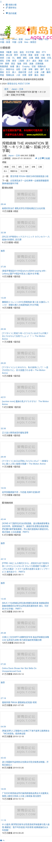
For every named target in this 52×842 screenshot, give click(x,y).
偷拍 (22, 52)
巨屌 (46, 60)
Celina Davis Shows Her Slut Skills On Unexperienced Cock (19, 669)
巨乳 (49, 57)
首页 (6, 88)
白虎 (30, 72)
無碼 (2, 52)
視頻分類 (12, 4)
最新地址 (12, 7)
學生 (49, 54)
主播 (31, 57)
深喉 (30, 69)
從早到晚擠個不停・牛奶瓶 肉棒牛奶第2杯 (21, 492)
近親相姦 (39, 63)
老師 (2, 57)
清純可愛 (22, 72)
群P (42, 69)
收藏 (47, 158)
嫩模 (19, 57)
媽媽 (37, 57)
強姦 (19, 63)
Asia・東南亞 (30, 42)
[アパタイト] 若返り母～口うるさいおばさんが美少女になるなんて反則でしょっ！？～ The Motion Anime (25, 336)
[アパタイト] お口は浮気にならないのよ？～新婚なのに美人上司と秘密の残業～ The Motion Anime (25, 462)
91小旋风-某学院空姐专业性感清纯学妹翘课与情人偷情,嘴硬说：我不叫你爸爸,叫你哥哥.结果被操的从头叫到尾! (26, 827)
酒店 (38, 52)
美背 (14, 60)
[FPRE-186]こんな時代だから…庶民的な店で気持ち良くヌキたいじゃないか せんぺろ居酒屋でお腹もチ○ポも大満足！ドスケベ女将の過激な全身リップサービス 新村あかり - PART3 (26, 567)
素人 (14, 72)
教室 (2, 54)
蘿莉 (49, 72)
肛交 (8, 72)
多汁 (28, 60)
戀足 (13, 63)
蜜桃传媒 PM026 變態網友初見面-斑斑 (19, 702)
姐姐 (43, 57)
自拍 (16, 52)
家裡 (36, 54)
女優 (36, 72)
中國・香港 (5, 42)
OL (13, 57)
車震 (30, 54)
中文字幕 (30, 52)
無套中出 (10, 69)
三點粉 (21, 60)
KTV (44, 52)
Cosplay (26, 66)
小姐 (8, 57)
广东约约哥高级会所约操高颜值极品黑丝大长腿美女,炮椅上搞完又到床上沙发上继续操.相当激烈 (25, 794)
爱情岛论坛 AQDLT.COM (18, 83)
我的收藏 (12, 13)
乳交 (48, 69)
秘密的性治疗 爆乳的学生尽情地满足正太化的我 (23, 208)
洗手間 (23, 54)
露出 (36, 74)
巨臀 (8, 60)
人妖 (18, 74)
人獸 (42, 72)
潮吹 (36, 69)
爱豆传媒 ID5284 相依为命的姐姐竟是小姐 (29, 176)
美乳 (2, 60)
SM (1, 63)
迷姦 (31, 63)
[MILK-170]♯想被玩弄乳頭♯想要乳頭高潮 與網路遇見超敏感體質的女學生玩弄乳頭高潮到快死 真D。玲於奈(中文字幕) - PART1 (25, 605)
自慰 (18, 69)
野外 (16, 54)
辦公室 (9, 54)
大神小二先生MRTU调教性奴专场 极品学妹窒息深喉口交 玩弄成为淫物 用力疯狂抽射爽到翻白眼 (25, 638)
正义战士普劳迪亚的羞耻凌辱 (15, 432)
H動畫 (9, 52)
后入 (2, 69)
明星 (2, 74)
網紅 (25, 57)
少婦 (42, 54)
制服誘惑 (4, 66)
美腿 (40, 60)
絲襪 (12, 66)
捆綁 (7, 63)
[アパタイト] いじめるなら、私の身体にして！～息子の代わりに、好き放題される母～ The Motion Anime (25, 370)
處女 (34, 60)
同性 (25, 63)
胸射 (42, 74)
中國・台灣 (17, 42)
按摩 (30, 74)
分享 (39, 158)
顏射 (2, 72)
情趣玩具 (10, 74)
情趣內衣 (42, 66)
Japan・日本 (17, 88)
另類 (24, 74)
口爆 (24, 69)
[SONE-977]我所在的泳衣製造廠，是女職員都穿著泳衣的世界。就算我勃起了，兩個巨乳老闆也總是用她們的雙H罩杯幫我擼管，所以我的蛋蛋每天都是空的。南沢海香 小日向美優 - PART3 (26, 527)
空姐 (34, 66)
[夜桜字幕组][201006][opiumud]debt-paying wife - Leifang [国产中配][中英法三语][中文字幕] (24, 272)
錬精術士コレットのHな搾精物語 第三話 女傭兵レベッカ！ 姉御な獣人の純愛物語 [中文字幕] (25, 303)
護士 (18, 66)
